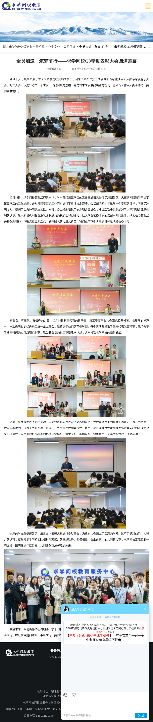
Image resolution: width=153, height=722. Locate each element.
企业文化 (54, 46)
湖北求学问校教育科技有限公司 (24, 46)
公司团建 (70, 46)
